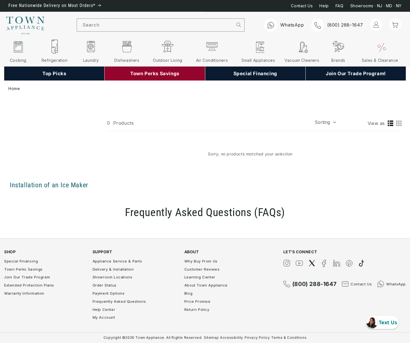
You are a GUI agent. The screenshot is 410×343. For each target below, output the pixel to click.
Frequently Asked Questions (119, 301)
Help (324, 5)
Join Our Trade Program (27, 277)
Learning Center (199, 277)
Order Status (105, 285)
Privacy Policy (257, 337)
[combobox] (155, 25)
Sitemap (211, 337)
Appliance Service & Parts (117, 261)
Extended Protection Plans (29, 285)
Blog (188, 293)
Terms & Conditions (289, 337)
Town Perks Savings (23, 269)
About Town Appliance (206, 285)
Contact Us (302, 5)
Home (14, 88)
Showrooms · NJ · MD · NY (376, 5)
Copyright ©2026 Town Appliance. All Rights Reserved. (152, 337)
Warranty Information (24, 293)
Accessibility (231, 337)
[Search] (238, 25)
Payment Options (109, 293)
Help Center (104, 309)
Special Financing (21, 261)
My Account (104, 317)
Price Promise (197, 301)
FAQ (340, 5)
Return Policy (196, 309)
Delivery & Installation (113, 269)
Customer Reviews (202, 269)
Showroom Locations (112, 277)
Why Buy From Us (201, 261)
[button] (395, 24)
